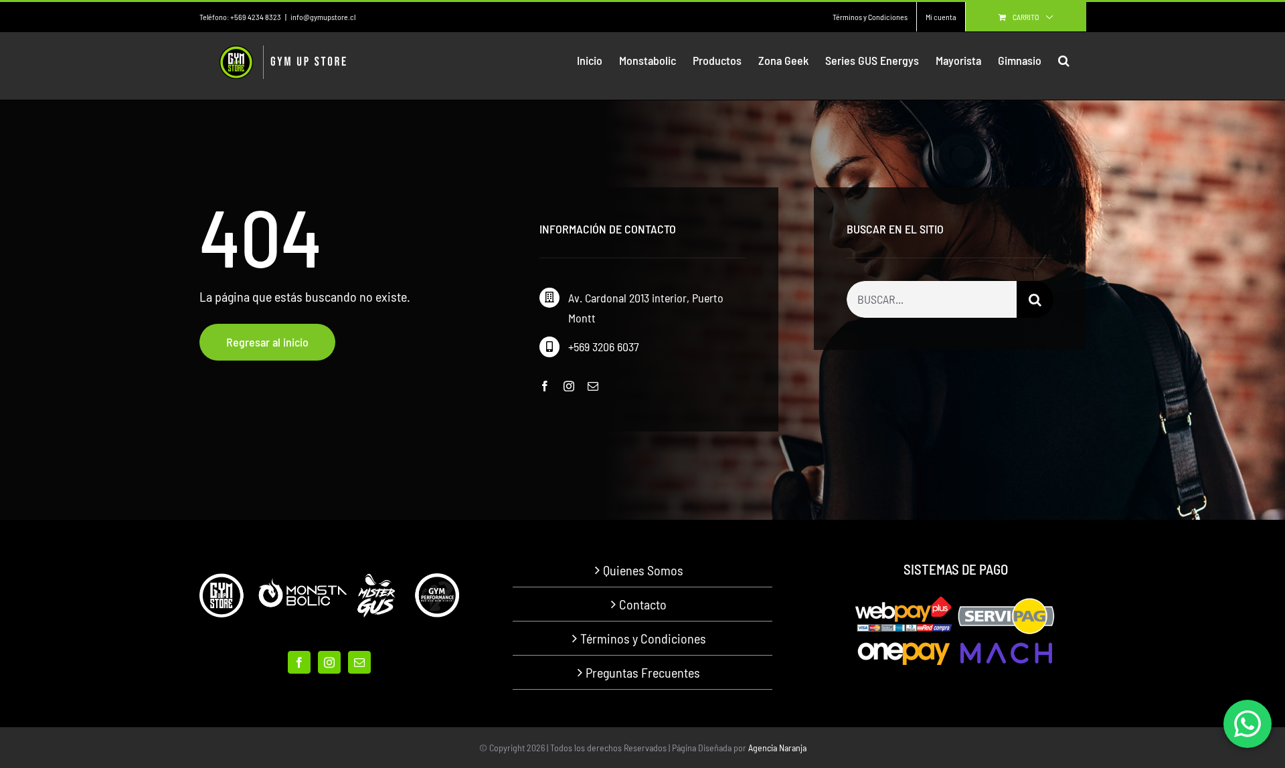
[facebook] (544, 386)
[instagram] (569, 386)
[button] (1063, 60)
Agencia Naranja (777, 747)
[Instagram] (329, 662)
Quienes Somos (643, 570)
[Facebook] (299, 662)
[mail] (593, 386)
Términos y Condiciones (643, 638)
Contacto (643, 604)
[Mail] (359, 662)
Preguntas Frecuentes (643, 672)
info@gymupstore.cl (322, 16)
